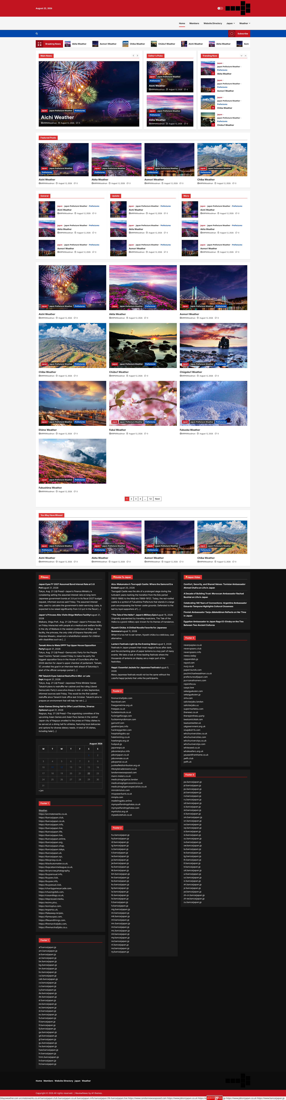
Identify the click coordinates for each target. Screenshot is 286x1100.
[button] (37, 33)
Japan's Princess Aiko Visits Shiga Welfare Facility (64, 615)
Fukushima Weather (50, 487)
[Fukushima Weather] (72, 461)
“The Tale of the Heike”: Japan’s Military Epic (134, 615)
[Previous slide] (133, 55)
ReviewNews (81, 1093)
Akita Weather (197, 44)
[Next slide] (137, 55)
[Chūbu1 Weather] (143, 345)
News (45, 577)
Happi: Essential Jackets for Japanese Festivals (135, 667)
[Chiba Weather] (222, 159)
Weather (243, 23)
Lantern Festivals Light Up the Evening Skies (133, 644)
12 (150, 498)
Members (194, 23)
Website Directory (213, 23)
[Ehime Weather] (72, 403)
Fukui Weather (117, 429)
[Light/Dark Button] (220, 8)
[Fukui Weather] (143, 403)
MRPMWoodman (50, 123)
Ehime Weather (48, 429)
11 (52, 767)
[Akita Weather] (89, 94)
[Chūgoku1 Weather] (213, 345)
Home (182, 23)
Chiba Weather (111, 44)
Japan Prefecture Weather (60, 110)
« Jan (41, 790)
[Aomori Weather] (169, 159)
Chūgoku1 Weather (191, 371)
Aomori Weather (82, 44)
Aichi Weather (170, 44)
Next (157, 498)
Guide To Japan (123, 577)
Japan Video (194, 577)
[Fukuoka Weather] (213, 403)
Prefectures (80, 110)
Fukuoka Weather (190, 429)
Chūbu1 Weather (140, 44)
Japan (229, 23)
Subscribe (243, 33)
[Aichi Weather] (64, 159)
